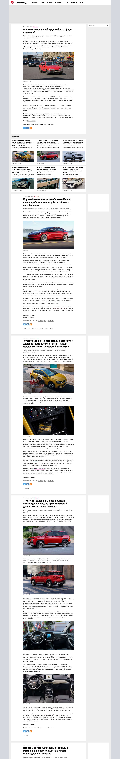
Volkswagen (26, 488)
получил (25, 613)
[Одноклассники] (31, 128)
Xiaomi (41, 328)
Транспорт (74, 2)
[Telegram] (24, 128)
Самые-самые (58, 2)
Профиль (26, 102)
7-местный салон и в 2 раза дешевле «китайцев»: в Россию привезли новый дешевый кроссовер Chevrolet (48, 142)
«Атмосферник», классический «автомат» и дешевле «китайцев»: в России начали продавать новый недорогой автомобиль (23, 143)
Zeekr (51, 328)
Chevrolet (26, 735)
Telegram (40, 124)
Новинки (42, 2)
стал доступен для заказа (51, 714)
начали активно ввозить (59, 307)
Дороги (81, 2)
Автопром (49, 2)
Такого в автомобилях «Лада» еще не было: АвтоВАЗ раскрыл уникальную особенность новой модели (72, 170)
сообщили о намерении (62, 291)
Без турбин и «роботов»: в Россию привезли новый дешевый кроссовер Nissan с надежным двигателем (73, 142)
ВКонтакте (51, 124)
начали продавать (39, 468)
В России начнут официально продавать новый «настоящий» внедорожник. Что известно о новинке (46, 170)
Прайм (26, 47)
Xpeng (46, 328)
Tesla (37, 328)
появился (35, 460)
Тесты (66, 2)
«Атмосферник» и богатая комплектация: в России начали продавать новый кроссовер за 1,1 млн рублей (22, 170)
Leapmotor (26, 328)
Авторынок (34, 2)
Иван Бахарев (31, 121)
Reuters (31, 317)
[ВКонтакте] (27, 128)
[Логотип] (19, 2)
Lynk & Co (32, 328)
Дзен (45, 124)
